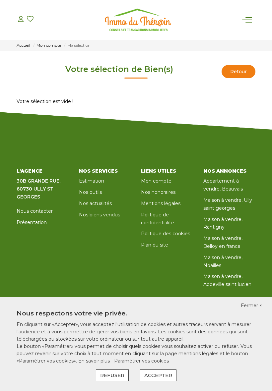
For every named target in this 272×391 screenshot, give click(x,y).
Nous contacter (35, 211)
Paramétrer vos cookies (141, 361)
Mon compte (156, 181)
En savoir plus (94, 361)
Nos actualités (95, 203)
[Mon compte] (21, 19)
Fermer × (251, 305)
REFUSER (112, 375)
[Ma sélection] (30, 19)
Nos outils (90, 192)
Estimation (91, 181)
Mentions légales (160, 203)
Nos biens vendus (99, 215)
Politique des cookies (165, 234)
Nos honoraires (158, 192)
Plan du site (154, 245)
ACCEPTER (158, 375)
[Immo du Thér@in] (138, 19)
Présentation (32, 222)
